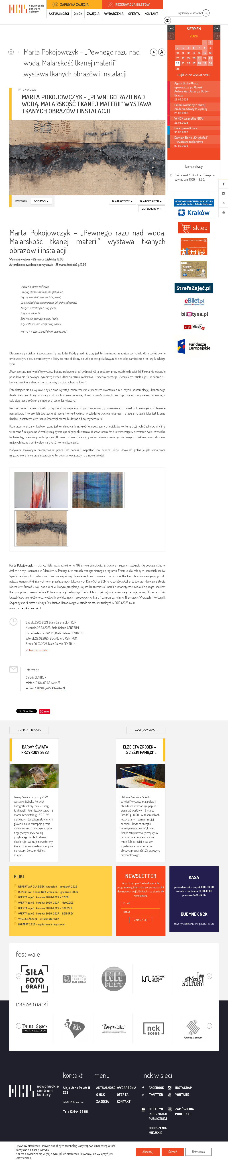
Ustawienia (198, 1152)
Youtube (223, 212)
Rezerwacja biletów (132, 4)
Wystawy (41, 201)
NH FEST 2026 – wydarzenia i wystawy (41, 924)
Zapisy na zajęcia (74, 4)
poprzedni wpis (29, 730)
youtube (182, 1094)
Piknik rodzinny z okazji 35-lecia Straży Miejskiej (190, 107)
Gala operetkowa (185, 128)
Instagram (223, 193)
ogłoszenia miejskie (158, 1130)
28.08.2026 (181, 99)
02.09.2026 (181, 145)
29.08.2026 (181, 122)
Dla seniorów (151, 208)
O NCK (78, 14)
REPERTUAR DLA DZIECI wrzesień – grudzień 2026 (47, 886)
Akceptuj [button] (147, 1152)
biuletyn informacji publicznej (152, 1114)
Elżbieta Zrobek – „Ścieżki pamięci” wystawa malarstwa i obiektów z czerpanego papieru (139, 750)
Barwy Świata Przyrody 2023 (35, 750)
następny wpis (145, 730)
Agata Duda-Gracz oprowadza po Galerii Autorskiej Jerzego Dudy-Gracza (191, 89)
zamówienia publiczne (170, 1111)
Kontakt (151, 14)
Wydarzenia (114, 14)
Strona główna (14, 50)
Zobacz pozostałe (36, 650)
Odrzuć (172, 1152)
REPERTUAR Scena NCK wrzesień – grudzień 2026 (48, 892)
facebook (156, 1088)
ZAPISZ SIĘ (141, 920)
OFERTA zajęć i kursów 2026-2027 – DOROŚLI (45, 908)
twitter (156, 1094)
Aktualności (59, 14)
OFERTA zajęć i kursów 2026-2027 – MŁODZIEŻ (45, 902)
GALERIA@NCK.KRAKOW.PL (50, 688)
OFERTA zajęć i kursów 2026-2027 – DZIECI (43, 897)
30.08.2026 (181, 132)
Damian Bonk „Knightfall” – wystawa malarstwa (191, 139)
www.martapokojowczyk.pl (25, 608)
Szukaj (206, 13)
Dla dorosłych (150, 201)
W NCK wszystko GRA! (188, 118)
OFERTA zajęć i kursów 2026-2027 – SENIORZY (45, 913)
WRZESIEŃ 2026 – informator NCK (38, 919)
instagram (183, 1088)
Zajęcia (93, 14)
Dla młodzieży (122, 201)
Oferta (134, 14)
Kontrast (167, 20)
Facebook (223, 184)
